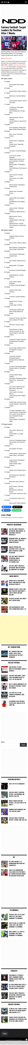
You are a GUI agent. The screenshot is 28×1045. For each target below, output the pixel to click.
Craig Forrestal (7, 58)
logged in (10, 517)
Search (3, 742)
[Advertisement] (14, 629)
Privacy (4, 1033)
